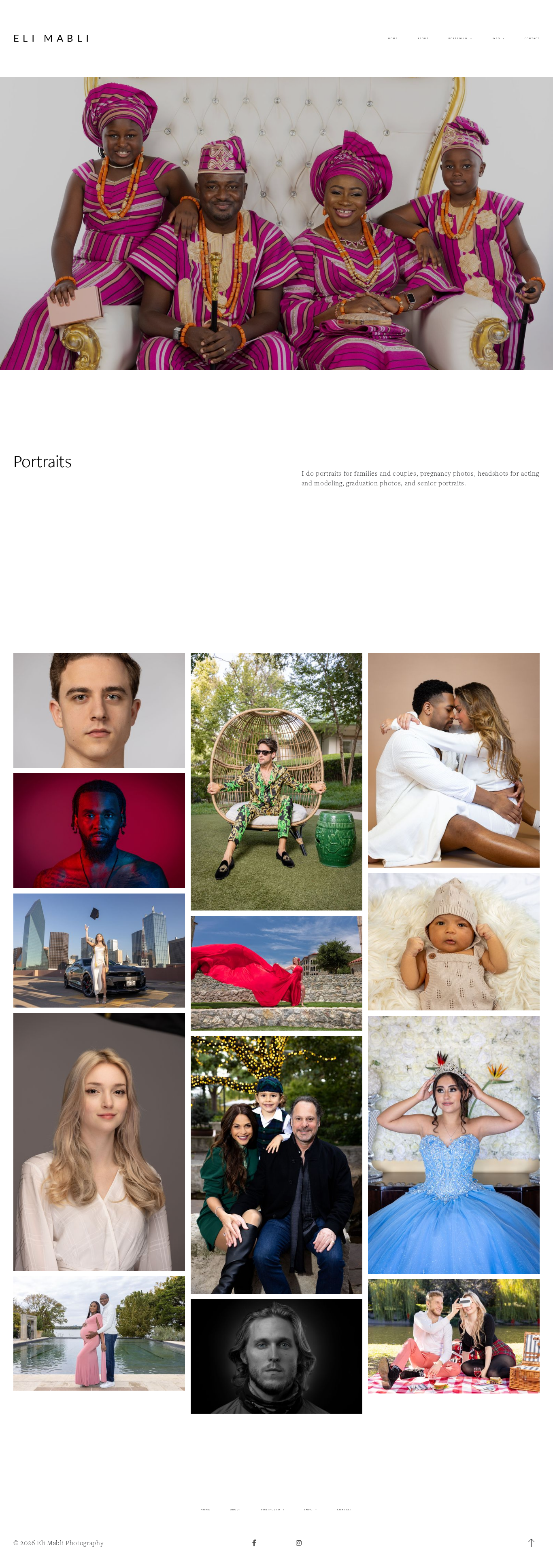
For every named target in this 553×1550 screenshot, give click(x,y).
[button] (498, 39)
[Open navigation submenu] (471, 38)
